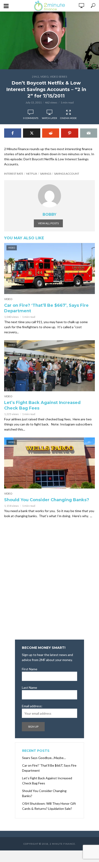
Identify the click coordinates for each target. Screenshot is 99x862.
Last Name (29, 687)
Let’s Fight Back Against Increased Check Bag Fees (42, 405)
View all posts (48, 223)
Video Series (58, 76)
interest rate (13, 173)
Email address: (32, 706)
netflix (31, 173)
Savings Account (66, 173)
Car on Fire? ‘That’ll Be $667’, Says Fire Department (46, 308)
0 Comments (30, 118)
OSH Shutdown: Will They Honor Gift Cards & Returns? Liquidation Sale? (49, 805)
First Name (29, 669)
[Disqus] (49, 580)
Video (44, 76)
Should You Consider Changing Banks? (46, 499)
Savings (45, 173)
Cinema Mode (68, 118)
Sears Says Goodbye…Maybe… (44, 758)
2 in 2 (35, 76)
